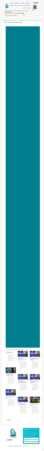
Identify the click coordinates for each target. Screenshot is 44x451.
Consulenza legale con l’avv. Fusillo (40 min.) (34, 10)
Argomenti (27, 5)
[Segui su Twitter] (33, 2)
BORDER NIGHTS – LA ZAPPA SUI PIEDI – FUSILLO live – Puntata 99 (34, 382)
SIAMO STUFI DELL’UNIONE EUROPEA (34, 404)
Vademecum (22, 3)
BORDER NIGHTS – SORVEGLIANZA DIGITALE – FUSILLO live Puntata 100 (22, 382)
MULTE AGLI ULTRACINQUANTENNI (9, 352)
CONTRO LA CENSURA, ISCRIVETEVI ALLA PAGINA (11, 15)
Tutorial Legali (12, 5)
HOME (11, 3)
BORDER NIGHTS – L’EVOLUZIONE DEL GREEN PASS (22, 359)
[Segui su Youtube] (36, 2)
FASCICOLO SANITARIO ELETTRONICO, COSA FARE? (22, 404)
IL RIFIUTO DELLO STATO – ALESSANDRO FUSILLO (10, 375)
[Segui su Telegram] (34, 2)
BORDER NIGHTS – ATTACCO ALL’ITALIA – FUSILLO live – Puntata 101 (34, 359)
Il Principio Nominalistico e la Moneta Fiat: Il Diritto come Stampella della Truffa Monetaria (23, 184)
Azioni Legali (27, 3)
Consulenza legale (16, 3)
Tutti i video (20, 5)
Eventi (16, 5)
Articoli (24, 5)
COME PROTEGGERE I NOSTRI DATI (10, 397)
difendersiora (8, 353)
